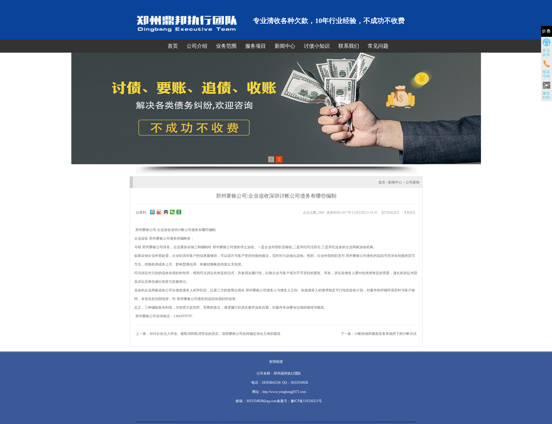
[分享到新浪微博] (159, 212)
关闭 (409, 213)
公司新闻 (412, 182)
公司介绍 (197, 46)
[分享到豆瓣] (179, 212)
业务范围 (226, 46)
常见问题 (378, 46)
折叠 (546, 31)
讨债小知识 (317, 46)
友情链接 (276, 362)
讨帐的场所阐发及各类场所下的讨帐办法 (385, 334)
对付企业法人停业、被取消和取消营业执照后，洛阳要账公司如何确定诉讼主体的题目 (215, 334)
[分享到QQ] (165, 212)
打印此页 (390, 213)
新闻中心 (285, 46)
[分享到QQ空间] (152, 212)
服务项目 (255, 46)
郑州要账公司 (145, 230)
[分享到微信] (172, 212)
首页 (173, 46)
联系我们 (348, 46)
